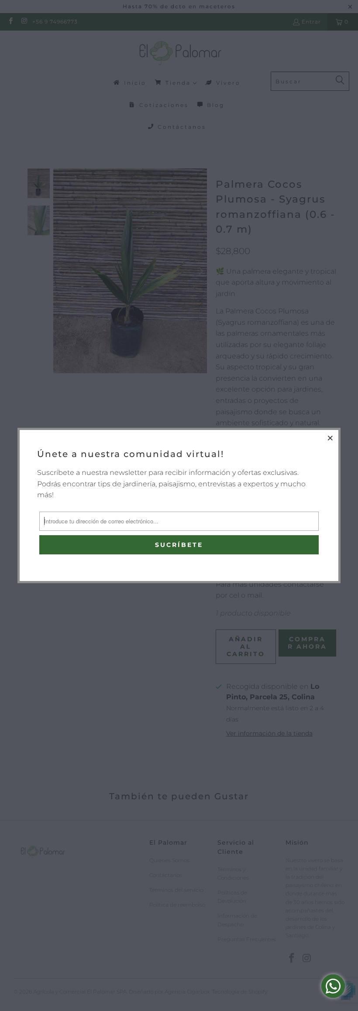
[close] (330, 438)
